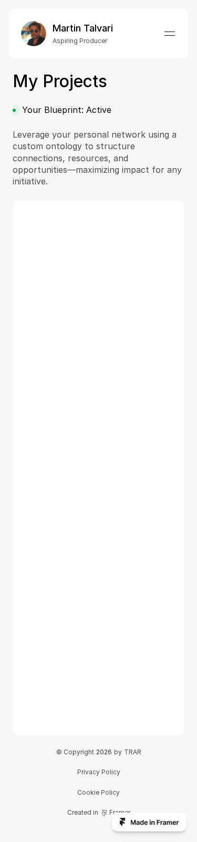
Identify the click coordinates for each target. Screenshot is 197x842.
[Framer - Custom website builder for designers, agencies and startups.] (149, 822)
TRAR (132, 752)
